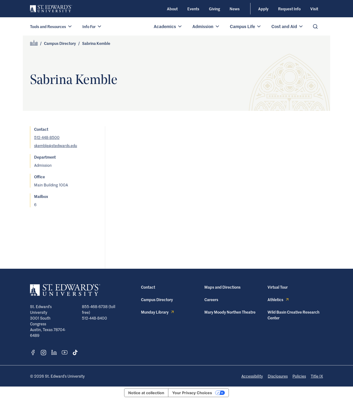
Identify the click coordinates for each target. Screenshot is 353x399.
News (235, 8)
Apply (263, 8)
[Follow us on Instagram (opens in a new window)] (43, 353)
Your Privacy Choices (192, 392)
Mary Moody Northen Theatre (230, 312)
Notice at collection (146, 392)
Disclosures (278, 376)
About (172, 8)
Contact (148, 287)
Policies (299, 376)
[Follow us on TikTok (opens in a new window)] (75, 352)
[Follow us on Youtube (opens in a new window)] (64, 352)
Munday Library (155, 312)
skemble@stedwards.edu (55, 145)
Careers (211, 299)
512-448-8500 (47, 137)
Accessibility (252, 376)
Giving (214, 8)
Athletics (275, 299)
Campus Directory (60, 43)
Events (193, 8)
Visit (314, 8)
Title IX (317, 376)
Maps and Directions (222, 287)
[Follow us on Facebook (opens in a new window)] (33, 352)
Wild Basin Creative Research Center (293, 314)
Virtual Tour (278, 287)
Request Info (289, 8)
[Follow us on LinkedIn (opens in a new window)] (54, 352)
